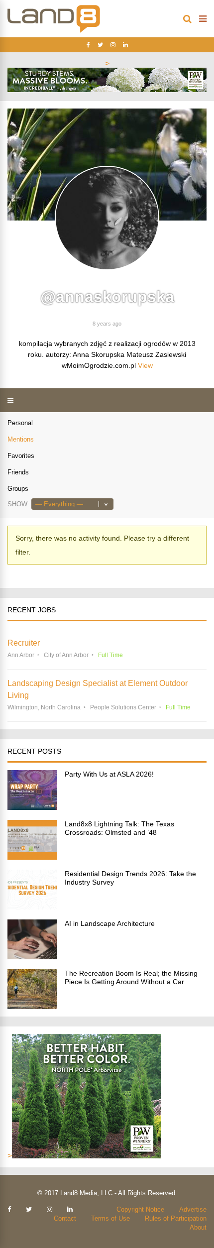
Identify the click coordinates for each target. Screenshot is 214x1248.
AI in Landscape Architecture (110, 923)
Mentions (20, 439)
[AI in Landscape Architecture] (32, 956)
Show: (18, 504)
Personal (20, 423)
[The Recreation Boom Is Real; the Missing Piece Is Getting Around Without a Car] (32, 1006)
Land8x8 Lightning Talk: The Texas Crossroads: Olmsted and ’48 (119, 828)
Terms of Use (110, 1218)
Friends (18, 472)
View (145, 365)
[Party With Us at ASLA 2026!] (32, 807)
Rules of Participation (176, 1218)
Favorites (20, 455)
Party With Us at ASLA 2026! (109, 774)
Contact (65, 1218)
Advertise (193, 1209)
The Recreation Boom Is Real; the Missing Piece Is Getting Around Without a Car (131, 977)
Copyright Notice (140, 1209)
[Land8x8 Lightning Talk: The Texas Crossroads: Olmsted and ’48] (32, 857)
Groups (17, 488)
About (198, 1227)
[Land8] (53, 30)
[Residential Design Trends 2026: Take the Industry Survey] (32, 907)
